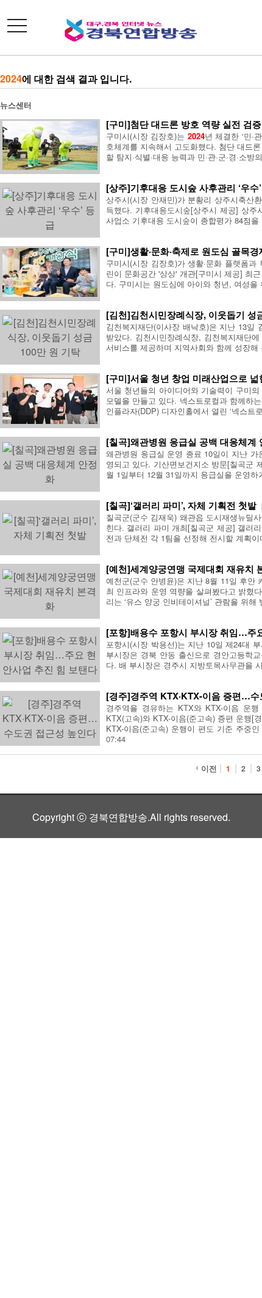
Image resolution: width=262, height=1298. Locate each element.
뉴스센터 (16, 105)
